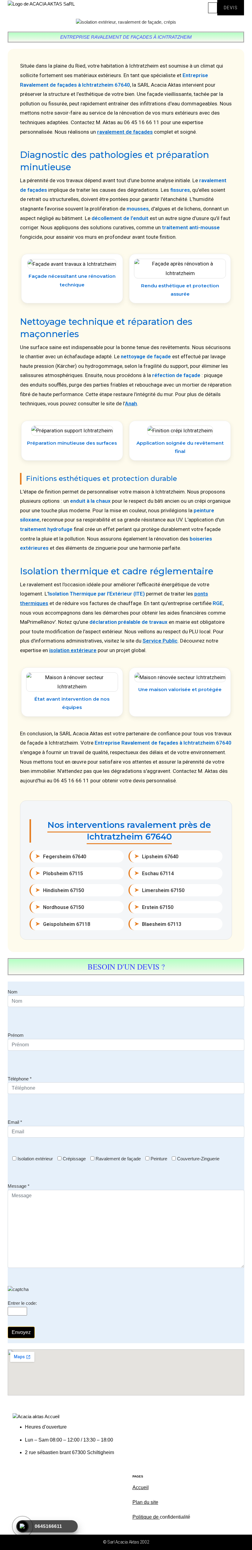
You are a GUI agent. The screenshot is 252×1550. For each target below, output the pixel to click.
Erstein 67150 (153, 907)
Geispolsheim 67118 (62, 924)
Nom (13, 991)
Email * (15, 1122)
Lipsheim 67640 (156, 856)
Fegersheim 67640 (60, 856)
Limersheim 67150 (159, 890)
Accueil (140, 1487)
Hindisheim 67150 (59, 890)
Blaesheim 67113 (157, 924)
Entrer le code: (22, 1303)
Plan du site (145, 1502)
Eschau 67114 (154, 873)
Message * (19, 1186)
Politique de (146, 1517)
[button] (212, 7)
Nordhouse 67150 (59, 907)
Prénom (16, 1035)
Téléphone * (20, 1078)
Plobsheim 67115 (59, 873)
